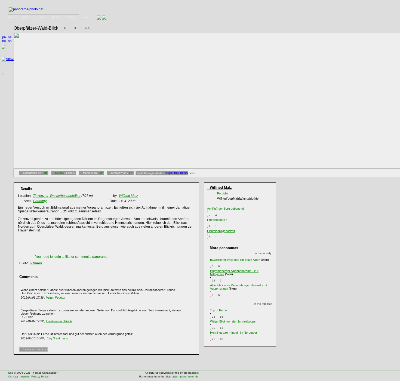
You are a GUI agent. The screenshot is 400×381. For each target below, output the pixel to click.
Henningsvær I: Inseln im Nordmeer (233, 332)
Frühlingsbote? (217, 219)
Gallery (26, 17)
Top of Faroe (218, 310)
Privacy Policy (39, 376)
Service (41, 17)
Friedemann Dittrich (59, 321)
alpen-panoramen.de (185, 376)
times (36, 263)
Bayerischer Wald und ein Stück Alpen (235, 259)
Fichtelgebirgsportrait (221, 231)
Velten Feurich (55, 297)
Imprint (24, 376)
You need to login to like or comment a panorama (71, 257)
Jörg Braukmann (57, 338)
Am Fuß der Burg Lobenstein (226, 208)
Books (56, 17)
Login (85, 17)
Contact (71, 17)
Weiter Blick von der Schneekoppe (233, 321)
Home (12, 17)
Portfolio (222, 193)
